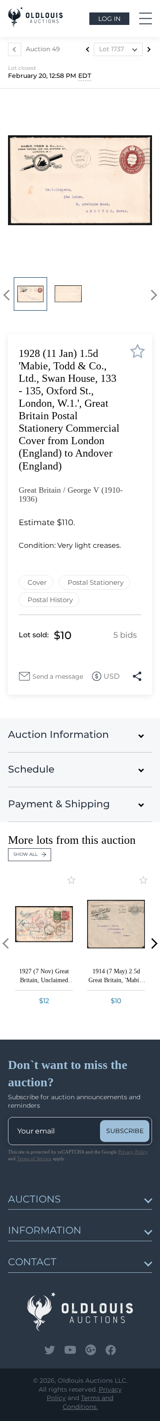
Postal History (50, 599)
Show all (25, 854)
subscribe (125, 1131)
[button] (9, 295)
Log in (109, 19)
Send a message (57, 676)
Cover (37, 582)
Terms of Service (34, 1158)
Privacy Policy (133, 1152)
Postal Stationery (96, 582)
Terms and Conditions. (88, 1402)
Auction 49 (43, 49)
